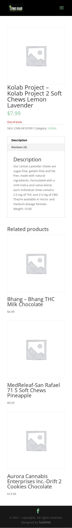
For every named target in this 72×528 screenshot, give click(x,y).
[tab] (36, 140)
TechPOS (45, 522)
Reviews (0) (19, 147)
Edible (52, 128)
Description (19, 140)
